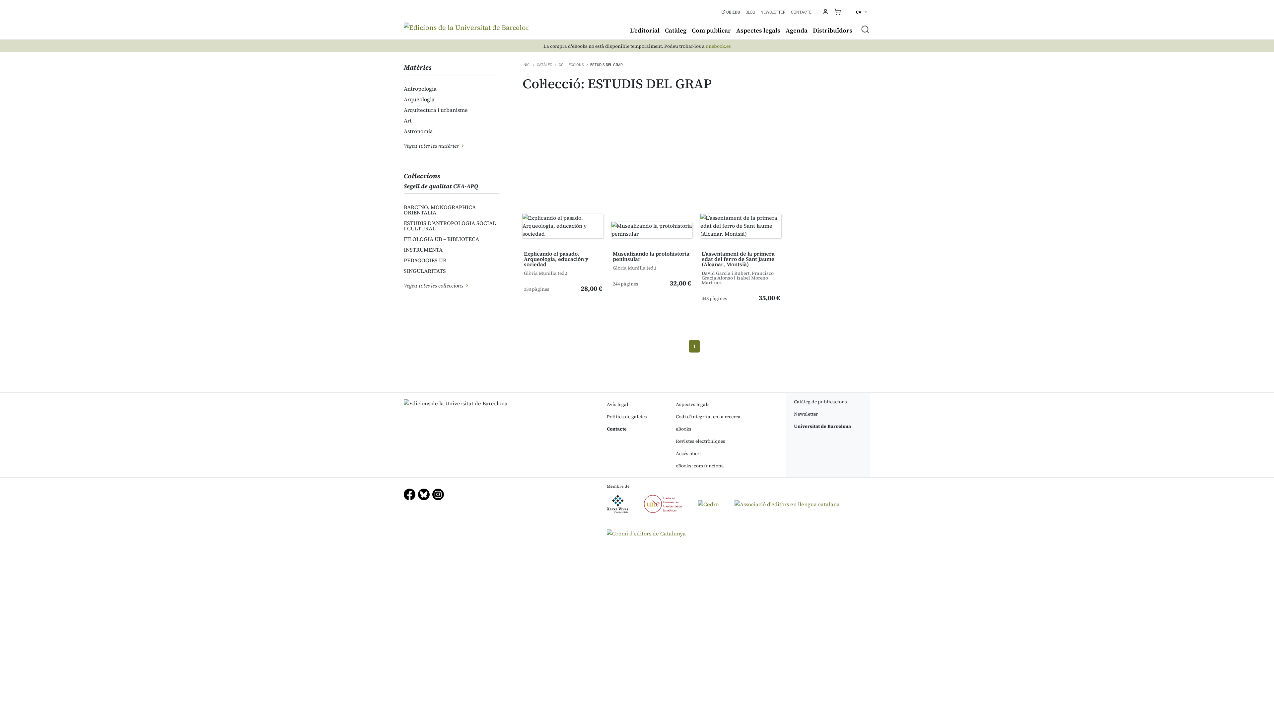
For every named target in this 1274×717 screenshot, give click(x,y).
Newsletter (773, 12)
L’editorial (645, 30)
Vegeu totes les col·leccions (434, 285)
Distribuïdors (832, 30)
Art (408, 120)
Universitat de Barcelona (822, 426)
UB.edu (732, 12)
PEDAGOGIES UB (425, 260)
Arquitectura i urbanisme (436, 110)
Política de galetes (627, 416)
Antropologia (420, 88)
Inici (527, 65)
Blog (750, 12)
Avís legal (617, 404)
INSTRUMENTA (423, 249)
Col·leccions (571, 65)
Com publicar (711, 30)
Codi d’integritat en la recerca (708, 416)
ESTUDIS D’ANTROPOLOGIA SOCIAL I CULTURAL (450, 225)
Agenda (797, 30)
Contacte (801, 12)
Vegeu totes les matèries (432, 145)
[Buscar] (865, 29)
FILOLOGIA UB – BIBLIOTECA (441, 239)
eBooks (683, 429)
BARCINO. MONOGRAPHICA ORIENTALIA (440, 209)
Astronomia (418, 131)
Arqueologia (419, 99)
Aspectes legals (758, 30)
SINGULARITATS (425, 271)
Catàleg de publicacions (820, 401)
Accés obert (688, 453)
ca (859, 12)
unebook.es (718, 46)
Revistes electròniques (700, 441)
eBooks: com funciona (700, 465)
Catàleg (675, 30)
